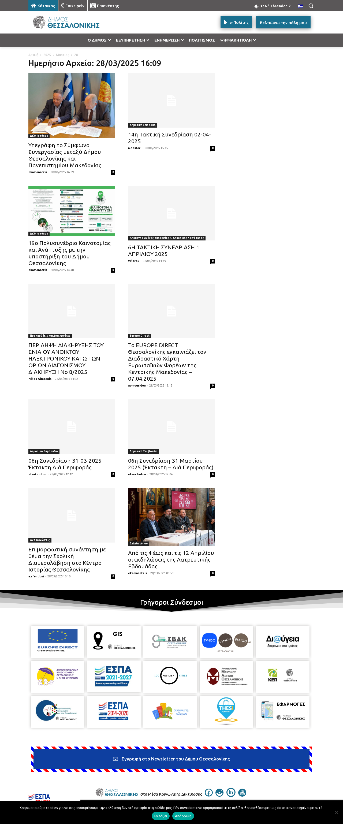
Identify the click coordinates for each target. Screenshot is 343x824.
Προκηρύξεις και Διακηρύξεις (50, 335)
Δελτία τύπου (39, 135)
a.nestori (134, 148)
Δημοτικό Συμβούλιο (44, 451)
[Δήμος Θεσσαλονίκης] (71, 22)
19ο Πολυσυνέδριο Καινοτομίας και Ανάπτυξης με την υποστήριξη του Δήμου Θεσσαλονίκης (69, 253)
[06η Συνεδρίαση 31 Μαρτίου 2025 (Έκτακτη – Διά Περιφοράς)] (171, 426)
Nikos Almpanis (39, 378)
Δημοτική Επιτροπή (142, 125)
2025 (47, 55)
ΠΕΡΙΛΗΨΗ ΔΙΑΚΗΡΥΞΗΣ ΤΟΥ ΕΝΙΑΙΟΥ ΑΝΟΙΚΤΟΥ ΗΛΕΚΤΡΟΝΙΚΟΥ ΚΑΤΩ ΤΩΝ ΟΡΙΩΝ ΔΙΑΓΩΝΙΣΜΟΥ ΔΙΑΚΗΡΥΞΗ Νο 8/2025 (66, 358)
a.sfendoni (36, 576)
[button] (311, 5)
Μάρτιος (62, 55)
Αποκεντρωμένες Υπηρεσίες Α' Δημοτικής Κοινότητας (167, 237)
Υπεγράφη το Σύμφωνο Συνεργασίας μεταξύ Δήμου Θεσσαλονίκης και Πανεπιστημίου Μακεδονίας (64, 155)
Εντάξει (160, 816)
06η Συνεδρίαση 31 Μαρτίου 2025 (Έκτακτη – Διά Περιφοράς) (171, 463)
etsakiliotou (37, 474)
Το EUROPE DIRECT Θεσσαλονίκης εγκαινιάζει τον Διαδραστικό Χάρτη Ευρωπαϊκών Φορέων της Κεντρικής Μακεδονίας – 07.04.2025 (167, 362)
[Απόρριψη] (336, 812)
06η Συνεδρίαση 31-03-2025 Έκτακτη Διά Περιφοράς (65, 463)
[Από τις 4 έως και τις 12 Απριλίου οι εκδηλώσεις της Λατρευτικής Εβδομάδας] (171, 517)
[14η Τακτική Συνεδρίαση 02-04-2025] (171, 100)
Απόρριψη (183, 816)
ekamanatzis (37, 172)
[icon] (208, 795)
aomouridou (137, 385)
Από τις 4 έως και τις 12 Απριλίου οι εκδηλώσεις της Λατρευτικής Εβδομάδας (171, 559)
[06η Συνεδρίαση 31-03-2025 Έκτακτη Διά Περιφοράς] (71, 426)
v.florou (133, 260)
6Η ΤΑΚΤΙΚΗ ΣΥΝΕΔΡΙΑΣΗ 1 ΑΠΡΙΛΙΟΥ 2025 (163, 250)
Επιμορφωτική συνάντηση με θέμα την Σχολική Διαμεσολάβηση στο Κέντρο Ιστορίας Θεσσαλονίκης (67, 559)
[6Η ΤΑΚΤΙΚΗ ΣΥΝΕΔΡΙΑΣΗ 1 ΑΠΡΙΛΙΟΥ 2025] (171, 213)
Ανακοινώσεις (40, 540)
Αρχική (33, 55)
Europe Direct (140, 335)
